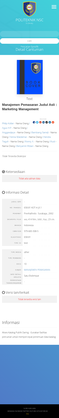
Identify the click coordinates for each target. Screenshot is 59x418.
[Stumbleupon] (53, 122)
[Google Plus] (40, 122)
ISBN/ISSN (7, 378)
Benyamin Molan (24, 146)
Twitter (26, 411)
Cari (29, 41)
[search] (29, 34)
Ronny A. (29, 141)
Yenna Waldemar (18, 137)
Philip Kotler (8, 123)
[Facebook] (34, 122)
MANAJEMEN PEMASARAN (37, 269)
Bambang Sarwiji (40, 132)
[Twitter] (37, 122)
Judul (5, 354)
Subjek (6, 370)
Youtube (32, 411)
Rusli (52, 141)
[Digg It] (43, 122)
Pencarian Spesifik (29, 46)
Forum (44, 411)
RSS (27, 414)
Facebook (18, 411)
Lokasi (6, 394)
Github (39, 411)
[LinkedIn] (50, 122)
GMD (5, 402)
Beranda (11, 411)
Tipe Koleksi (8, 386)
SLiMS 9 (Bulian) (30, 408)
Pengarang (7, 362)
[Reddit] (46, 122)
